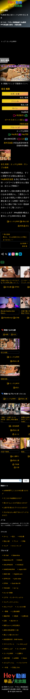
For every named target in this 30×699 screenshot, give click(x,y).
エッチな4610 (14, 383)
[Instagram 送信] (13, 254)
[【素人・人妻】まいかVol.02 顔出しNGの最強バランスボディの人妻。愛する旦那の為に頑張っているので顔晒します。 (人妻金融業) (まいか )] (10, 414)
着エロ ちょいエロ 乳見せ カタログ (15, 503)
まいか (17, 434)
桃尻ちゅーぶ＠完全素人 (12, 625)
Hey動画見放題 (7, 179)
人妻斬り (16, 456)
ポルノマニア (8, 607)
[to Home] (15, 7)
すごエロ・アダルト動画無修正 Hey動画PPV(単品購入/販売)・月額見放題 (13, 23)
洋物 (17, 317)
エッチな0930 (14, 221)
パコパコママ (22, 663)
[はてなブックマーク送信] (20, 254)
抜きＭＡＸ (14, 621)
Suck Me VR (16, 583)
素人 (17, 387)
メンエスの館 (21, 607)
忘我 (5, 621)
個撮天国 (7, 616)
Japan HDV (22, 569)
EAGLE (19, 560)
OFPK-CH (7, 578)
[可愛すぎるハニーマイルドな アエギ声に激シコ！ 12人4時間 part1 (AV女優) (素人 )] (10, 277)
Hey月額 (25, 134)
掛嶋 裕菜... (5, 379)
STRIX (17, 287)
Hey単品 (14, 134)
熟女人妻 (26, 221)
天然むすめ (16, 667)
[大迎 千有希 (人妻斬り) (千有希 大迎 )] (10, 448)
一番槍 (6, 611)
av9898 (16, 658)
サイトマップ (16, 546)
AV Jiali (6, 555)
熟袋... (23, 452)
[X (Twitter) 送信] (6, 254)
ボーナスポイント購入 (14, 119)
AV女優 (8, 287)
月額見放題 (23, 123)
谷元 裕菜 (5, 89)
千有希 (17, 464)
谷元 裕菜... (5, 352)
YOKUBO (7, 588)
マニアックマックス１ (11, 602)
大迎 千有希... (5, 452)
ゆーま (16, 588)
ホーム (6, 536)
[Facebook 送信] (9, 254)
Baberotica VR (8, 560)
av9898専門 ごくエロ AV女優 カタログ (15, 491)
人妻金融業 (15, 426)
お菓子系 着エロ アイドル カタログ (15, 507)
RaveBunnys (8, 317)
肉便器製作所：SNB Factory (13, 639)
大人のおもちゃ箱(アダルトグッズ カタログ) (15, 513)
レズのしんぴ (22, 644)
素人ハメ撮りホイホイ (11, 635)
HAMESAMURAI (9, 569)
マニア (6, 546)
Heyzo (25, 658)
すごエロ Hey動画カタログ (13, 498)
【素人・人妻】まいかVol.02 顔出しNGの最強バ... (9, 419)
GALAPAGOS (8, 564)
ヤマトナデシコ (9, 644)
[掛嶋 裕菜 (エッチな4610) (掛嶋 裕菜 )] (10, 375)
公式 (23, 138)
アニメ (16, 541)
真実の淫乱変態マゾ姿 (11, 630)
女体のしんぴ (8, 649)
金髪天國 (7, 658)
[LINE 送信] (16, 254)
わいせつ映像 (8, 592)
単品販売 (20, 115)
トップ (3, 41)
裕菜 (21, 226)
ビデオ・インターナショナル (13, 597)
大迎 (17, 467)
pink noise (17, 578)
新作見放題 (8, 142)
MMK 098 (7, 574)
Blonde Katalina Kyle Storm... (8, 312)
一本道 (6, 667)
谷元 (27, 226)
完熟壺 (16, 616)
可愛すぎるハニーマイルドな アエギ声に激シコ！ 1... (10, 281)
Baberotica (16, 555)
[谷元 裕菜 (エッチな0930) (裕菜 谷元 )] (10, 349)
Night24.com (18, 574)
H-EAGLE (20, 564)
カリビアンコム (9, 663)
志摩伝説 (25, 616)
